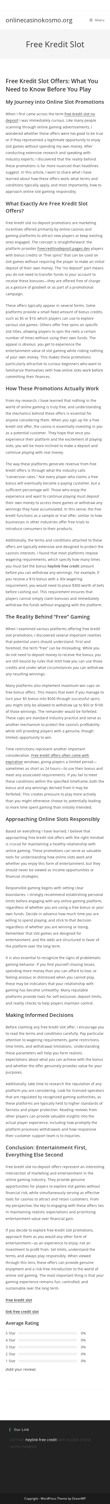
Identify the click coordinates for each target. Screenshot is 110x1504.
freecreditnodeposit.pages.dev (63, 248)
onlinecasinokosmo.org (39, 20)
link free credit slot (22, 1311)
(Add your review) (21, 1369)
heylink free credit (41, 1439)
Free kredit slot (19, 1300)
